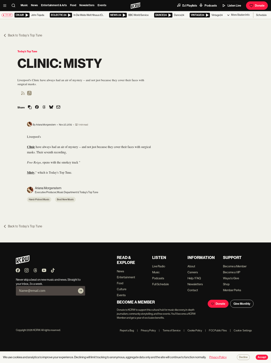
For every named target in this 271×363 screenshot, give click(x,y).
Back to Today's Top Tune (25, 35)
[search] (14, 5)
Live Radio (158, 266)
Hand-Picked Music (39, 199)
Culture (121, 289)
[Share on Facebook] (37, 107)
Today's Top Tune (27, 51)
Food (73, 5)
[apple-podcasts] (29, 94)
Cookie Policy (193, 330)
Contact (192, 290)
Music (24, 5)
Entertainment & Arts (54, 5)
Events (102, 5)
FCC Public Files (216, 330)
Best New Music (65, 199)
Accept (262, 357)
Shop (226, 284)
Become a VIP (231, 272)
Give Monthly (242, 304)
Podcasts (211, 5)
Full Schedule (160, 284)
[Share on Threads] (44, 107)
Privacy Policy (146, 330)
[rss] (23, 94)
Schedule (261, 15)
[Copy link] (30, 107)
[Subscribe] (81, 291)
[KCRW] (23, 263)
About (191, 266)
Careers (192, 272)
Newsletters (86, 5)
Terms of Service (170, 330)
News (34, 5)
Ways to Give (231, 278)
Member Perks (232, 290)
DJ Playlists (189, 5)
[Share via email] (58, 107)
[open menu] (6, 5)
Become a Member (235, 266)
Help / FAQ (194, 278)
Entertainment (126, 277)
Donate (259, 5)
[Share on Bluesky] (51, 107)
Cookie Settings (243, 330)
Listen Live (234, 5)
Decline (243, 357)
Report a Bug (127, 330)
